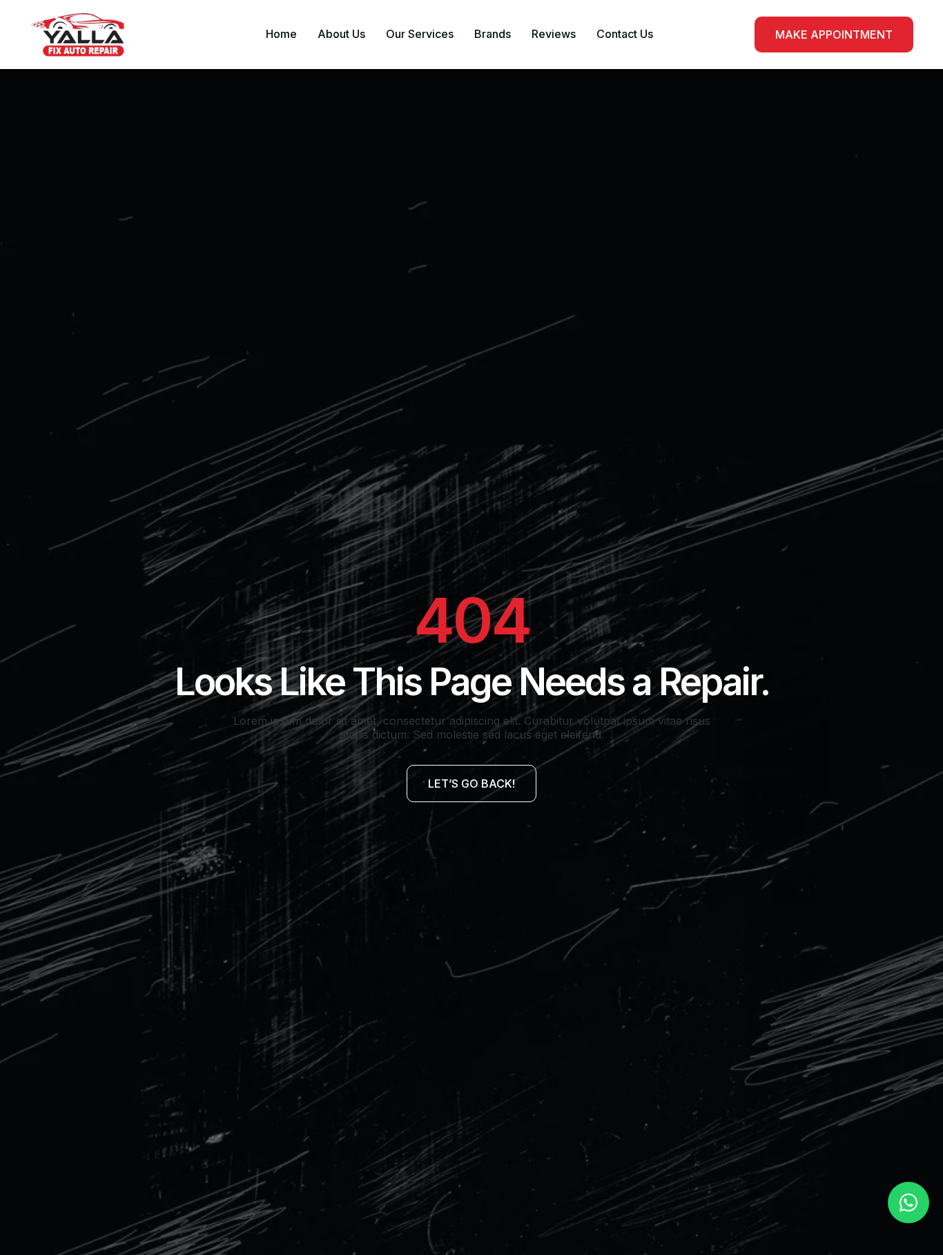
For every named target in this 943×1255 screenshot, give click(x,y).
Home (281, 34)
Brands (492, 34)
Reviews (554, 34)
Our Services (420, 34)
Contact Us (624, 34)
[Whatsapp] (908, 1202)
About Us (341, 34)
